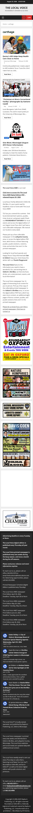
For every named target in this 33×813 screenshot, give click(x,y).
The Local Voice (16, 7)
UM (6, 51)
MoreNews (16, 811)
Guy (5, 106)
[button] (3, 17)
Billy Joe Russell (9, 94)
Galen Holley (13, 635)
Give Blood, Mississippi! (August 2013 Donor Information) (16, 131)
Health (6, 138)
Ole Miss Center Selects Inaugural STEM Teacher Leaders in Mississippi (16, 652)
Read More (8, 74)
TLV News (6, 147)
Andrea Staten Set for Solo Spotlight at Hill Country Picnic (16, 667)
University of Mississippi (10, 61)
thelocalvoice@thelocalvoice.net (19, 786)
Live (29, 17)
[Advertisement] (16, 488)
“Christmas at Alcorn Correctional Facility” (16, 88)
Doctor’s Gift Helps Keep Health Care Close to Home (16, 45)
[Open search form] (19, 17)
